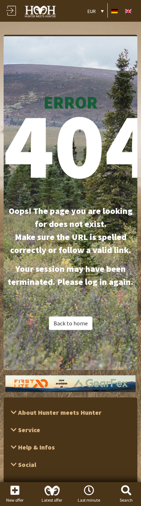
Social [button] (26, 464)
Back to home (71, 323)
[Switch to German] (114, 11)
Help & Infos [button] (36, 447)
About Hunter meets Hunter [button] (59, 412)
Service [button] (28, 430)
